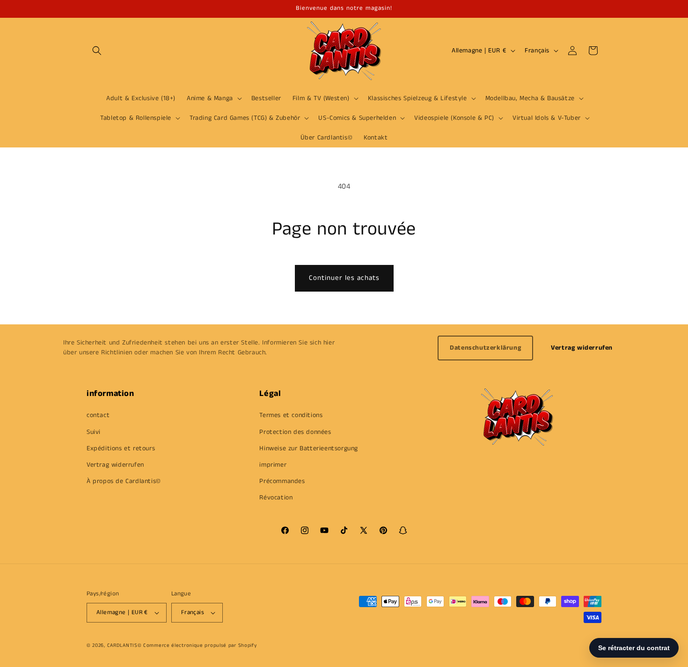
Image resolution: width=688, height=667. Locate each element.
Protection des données (295, 432)
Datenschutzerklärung (485, 347)
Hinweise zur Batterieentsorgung (308, 448)
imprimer (272, 464)
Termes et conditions (290, 415)
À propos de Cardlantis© (124, 481)
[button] (97, 50)
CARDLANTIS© (124, 645)
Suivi (94, 432)
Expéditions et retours (121, 448)
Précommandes (282, 481)
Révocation (276, 497)
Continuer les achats (344, 278)
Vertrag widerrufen (582, 347)
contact (98, 415)
